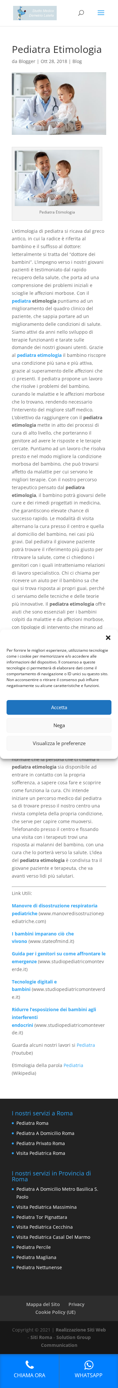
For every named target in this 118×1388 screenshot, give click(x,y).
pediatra (21, 301)
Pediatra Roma (32, 1123)
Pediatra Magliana (36, 1257)
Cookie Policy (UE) (55, 1312)
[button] (108, 637)
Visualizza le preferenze (59, 743)
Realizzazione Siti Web (81, 1330)
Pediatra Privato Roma (40, 1143)
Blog (77, 61)
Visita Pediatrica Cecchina (44, 1227)
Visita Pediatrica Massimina (46, 1207)
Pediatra (86, 1045)
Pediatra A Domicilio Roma (45, 1133)
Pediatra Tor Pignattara (41, 1217)
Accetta (59, 707)
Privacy (77, 1304)
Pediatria (73, 1065)
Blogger (27, 61)
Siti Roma (41, 1337)
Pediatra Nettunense (39, 1267)
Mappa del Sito (43, 1304)
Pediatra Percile (33, 1247)
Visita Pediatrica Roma (40, 1153)
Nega (59, 725)
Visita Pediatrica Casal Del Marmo (53, 1237)
